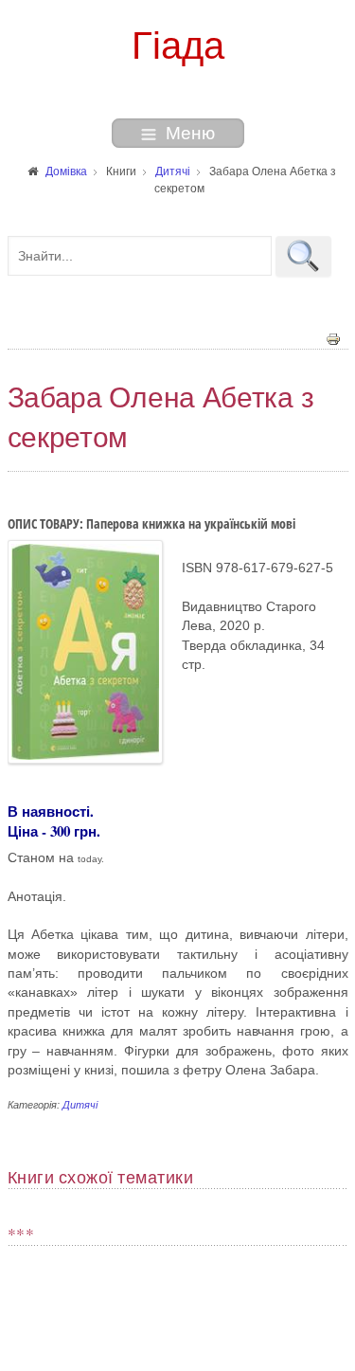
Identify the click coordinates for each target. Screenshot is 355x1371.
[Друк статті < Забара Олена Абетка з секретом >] (333, 339)
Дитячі (80, 1104)
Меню (190, 133)
